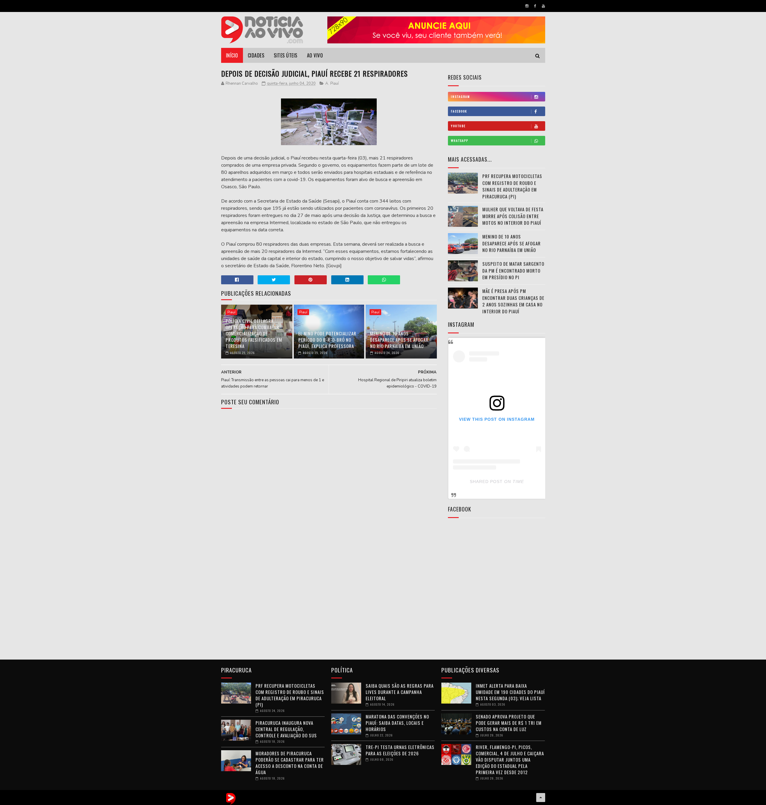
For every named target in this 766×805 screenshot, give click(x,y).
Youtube (458, 126)
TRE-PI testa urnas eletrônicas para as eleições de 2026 (400, 750)
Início (232, 55)
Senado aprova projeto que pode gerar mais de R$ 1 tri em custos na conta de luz (509, 722)
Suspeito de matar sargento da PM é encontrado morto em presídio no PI (513, 270)
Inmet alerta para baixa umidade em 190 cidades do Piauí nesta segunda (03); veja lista (510, 691)
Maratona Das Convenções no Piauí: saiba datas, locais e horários (397, 722)
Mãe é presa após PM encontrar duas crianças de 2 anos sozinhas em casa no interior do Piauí (513, 301)
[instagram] (527, 6)
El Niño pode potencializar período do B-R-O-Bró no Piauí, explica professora (327, 339)
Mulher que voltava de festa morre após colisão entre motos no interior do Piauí (512, 216)
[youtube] (543, 6)
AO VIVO (315, 55)
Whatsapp (459, 140)
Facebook (459, 111)
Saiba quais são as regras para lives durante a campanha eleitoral (400, 691)
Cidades (256, 55)
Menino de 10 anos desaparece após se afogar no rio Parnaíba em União (399, 339)
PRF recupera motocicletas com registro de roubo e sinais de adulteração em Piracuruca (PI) (512, 186)
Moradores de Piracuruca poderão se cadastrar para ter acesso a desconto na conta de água (290, 762)
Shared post (486, 481)
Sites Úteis (285, 55)
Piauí (334, 83)
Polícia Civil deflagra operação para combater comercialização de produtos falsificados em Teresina (254, 333)
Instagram (460, 96)
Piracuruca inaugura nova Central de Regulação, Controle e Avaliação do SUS (286, 729)
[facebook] (535, 6)
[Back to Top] (540, 797)
